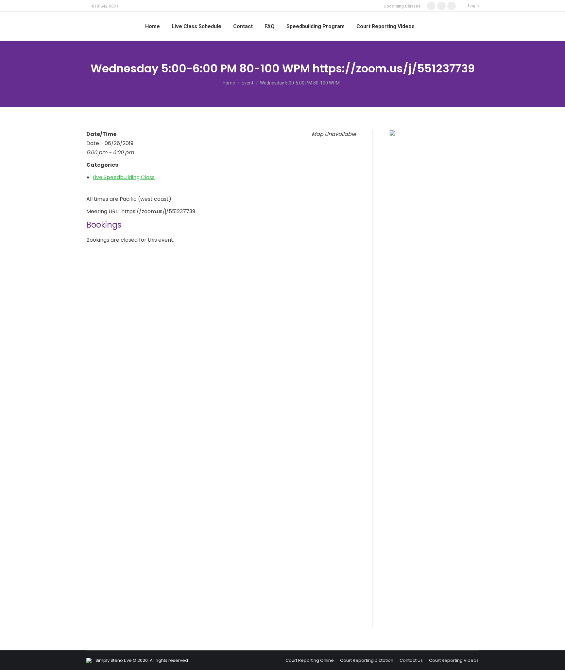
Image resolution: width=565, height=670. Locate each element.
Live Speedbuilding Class (124, 177)
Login (473, 5)
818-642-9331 (105, 6)
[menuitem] (152, 26)
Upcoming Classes (402, 6)
